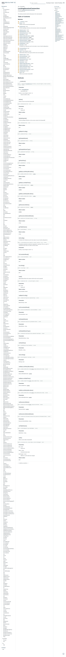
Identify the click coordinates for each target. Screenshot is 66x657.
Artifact (4, 55)
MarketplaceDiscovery (7, 379)
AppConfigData (6, 31)
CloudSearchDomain (7, 122)
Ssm (4, 573)
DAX (4, 191)
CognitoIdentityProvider (7, 150)
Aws (3, 649)
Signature (5, 559)
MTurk (4, 411)
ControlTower (5, 174)
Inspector (5, 294)
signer (4, 561)
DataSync (5, 188)
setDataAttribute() (23, 57)
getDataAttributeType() (58, 16)
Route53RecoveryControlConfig (9, 512)
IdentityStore (5, 290)
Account (4, 10)
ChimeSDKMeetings (7, 101)
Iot (3, 302)
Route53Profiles (6, 509)
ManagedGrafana (6, 372)
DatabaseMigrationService (8, 184)
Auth (4, 61)
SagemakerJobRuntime (7, 531)
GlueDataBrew (6, 274)
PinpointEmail (6, 464)
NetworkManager (6, 424)
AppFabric (5, 33)
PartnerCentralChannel (7, 446)
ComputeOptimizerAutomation (9, 157)
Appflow (4, 34)
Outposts (5, 442)
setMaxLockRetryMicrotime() (25, 63)
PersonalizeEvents (6, 459)
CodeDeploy (5, 139)
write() (21, 72)
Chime (4, 97)
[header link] (31, 16)
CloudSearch (5, 121)
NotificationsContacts (7, 428)
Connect (4, 161)
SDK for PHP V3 (10, 2)
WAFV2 (4, 622)
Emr (4, 235)
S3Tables (5, 523)
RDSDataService (6, 485)
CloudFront (5, 115)
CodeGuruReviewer (7, 142)
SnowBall (5, 566)
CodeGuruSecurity (6, 143)
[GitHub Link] (63, 2)
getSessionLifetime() (23, 40)
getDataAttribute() (23, 31)
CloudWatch (5, 126)
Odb (4, 434)
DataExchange (6, 185)
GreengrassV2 (6, 277)
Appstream (5, 48)
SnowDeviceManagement (8, 568)
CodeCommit (5, 136)
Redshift (4, 488)
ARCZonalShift (6, 52)
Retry (4, 502)
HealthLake (5, 284)
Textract (4, 600)
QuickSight (5, 481)
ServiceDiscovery (6, 551)
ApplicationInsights (6, 41)
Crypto (4, 181)
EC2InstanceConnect (7, 217)
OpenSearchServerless (7, 436)
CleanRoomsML (6, 107)
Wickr (4, 625)
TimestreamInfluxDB (7, 601)
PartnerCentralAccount (7, 443)
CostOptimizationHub (7, 178)
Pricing (4, 471)
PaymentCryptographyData (8, 452)
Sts (3, 587)
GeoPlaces (5, 267)
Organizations (6, 439)
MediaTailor (5, 396)
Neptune (4, 417)
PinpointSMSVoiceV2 (7, 467)
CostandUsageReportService (8, 175)
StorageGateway (6, 586)
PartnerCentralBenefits (7, 445)
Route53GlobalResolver (7, 508)
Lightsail (4, 360)
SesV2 (4, 555)
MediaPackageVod (6, 392)
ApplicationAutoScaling (7, 37)
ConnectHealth (6, 168)
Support (4, 590)
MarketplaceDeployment (7, 378)
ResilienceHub (6, 495)
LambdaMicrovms (6, 347)
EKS (4, 224)
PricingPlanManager (7, 473)
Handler (4, 281)
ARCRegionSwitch (6, 51)
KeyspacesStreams (7, 329)
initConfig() (22, 44)
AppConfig (5, 30)
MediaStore (5, 393)
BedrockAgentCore (6, 80)
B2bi (4, 65)
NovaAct (4, 429)
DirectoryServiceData (7, 203)
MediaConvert (6, 386)
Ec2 (4, 216)
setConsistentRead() (23, 56)
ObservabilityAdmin (7, 432)
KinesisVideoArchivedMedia (8, 336)
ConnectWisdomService (7, 171)
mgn (4, 400)
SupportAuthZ (6, 593)
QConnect (5, 480)
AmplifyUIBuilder (6, 23)
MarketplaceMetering (7, 382)
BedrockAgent (6, 79)
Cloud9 (4, 110)
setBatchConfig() (23, 54)
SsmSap (4, 580)
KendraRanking (6, 326)
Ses (4, 554)
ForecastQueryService (7, 256)
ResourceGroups (6, 499)
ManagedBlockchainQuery (8, 371)
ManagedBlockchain (7, 369)
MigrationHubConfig (7, 403)
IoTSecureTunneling (7, 311)
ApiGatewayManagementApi (8, 27)
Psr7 (4, 641)
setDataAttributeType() (24, 59)
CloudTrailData (6, 125)
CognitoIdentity (6, 149)
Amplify (4, 20)
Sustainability (5, 594)
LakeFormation (6, 343)
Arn (4, 54)
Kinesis (4, 330)
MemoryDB (5, 399)
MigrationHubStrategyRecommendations (11, 407)
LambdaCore (5, 346)
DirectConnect (6, 200)
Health (4, 283)
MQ (4, 410)
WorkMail (5, 628)
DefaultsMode (6, 193)
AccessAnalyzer (6, 9)
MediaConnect (6, 385)
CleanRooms (5, 105)
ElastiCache (5, 227)
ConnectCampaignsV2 (7, 164)
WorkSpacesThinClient (7, 633)
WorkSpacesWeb (6, 635)
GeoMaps (5, 266)
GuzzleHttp (4, 638)
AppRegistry (5, 45)
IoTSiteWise (5, 312)
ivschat (4, 319)
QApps (4, 477)
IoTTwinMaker (6, 315)
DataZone (5, 189)
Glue (4, 273)
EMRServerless (6, 238)
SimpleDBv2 (5, 565)
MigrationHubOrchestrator (8, 404)
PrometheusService (7, 474)
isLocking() (22, 49)
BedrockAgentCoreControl (8, 82)
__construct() (22, 21)
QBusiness (5, 478)
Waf (4, 619)
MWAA (4, 414)
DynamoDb (22, 6)
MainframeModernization (8, 368)
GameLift (5, 263)
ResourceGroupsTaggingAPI (8, 501)
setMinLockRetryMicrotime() (25, 66)
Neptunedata (5, 418)
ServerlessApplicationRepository (9, 548)
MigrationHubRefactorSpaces (8, 406)
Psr (3, 643)
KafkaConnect (6, 323)
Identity (4, 288)
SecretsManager (6, 541)
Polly (4, 470)
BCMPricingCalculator (7, 75)
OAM (4, 431)
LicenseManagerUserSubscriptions (10, 358)
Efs (3, 223)
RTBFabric (5, 516)
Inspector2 (5, 295)
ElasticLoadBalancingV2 (8, 231)
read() (21, 51)
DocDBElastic (6, 207)
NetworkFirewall (6, 421)
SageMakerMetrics (6, 533)
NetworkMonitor (6, 425)
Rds (4, 484)
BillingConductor (6, 90)
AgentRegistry (6, 16)
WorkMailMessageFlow (7, 629)
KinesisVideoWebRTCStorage (9, 340)
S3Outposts (5, 522)
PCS (4, 456)
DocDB (4, 206)
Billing (4, 89)
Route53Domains (6, 506)
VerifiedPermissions (7, 615)
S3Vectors (5, 524)
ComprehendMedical (7, 154)
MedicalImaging (6, 397)
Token (4, 607)
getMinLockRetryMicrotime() (25, 38)
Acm (4, 13)
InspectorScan (6, 297)
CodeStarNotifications (7, 147)
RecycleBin (5, 487)
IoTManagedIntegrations (7, 309)
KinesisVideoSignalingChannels (9, 339)
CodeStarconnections (7, 146)
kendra (4, 325)
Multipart (5, 413)
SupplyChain (5, 589)
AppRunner (5, 47)
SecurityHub (5, 544)
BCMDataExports (6, 73)
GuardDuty (5, 280)
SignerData (5, 562)
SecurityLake (5, 547)
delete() (56, 12)
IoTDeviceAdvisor (6, 305)
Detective (5, 195)
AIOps (4, 19)
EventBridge (5, 245)
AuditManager (6, 58)
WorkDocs (5, 626)
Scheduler (5, 537)
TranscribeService (6, 608)
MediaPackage (6, 389)
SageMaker (5, 526)
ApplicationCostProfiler (7, 38)
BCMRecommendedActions (8, 76)
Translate (5, 611)
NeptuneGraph (6, 420)
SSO (4, 582)
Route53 (4, 505)
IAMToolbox (5, 287)
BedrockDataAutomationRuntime (9, 86)
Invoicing (5, 301)
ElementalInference (7, 234)
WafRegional (5, 621)
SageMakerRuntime (7, 534)
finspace (4, 249)
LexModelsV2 (5, 351)
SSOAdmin (5, 583)
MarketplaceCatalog (7, 375)
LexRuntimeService (7, 353)
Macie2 (4, 365)
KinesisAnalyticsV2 (7, 333)
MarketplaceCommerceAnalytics (9, 376)
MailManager (5, 367)
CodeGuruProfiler (6, 140)
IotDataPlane (5, 304)
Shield (4, 558)
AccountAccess (6, 12)
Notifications (5, 427)
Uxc (4, 614)
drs (3, 209)
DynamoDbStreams (7, 213)
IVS (4, 318)
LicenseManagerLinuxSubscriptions (10, 357)
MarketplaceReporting (7, 383)
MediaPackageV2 (6, 390)
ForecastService (6, 258)
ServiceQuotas (6, 552)
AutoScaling (5, 62)
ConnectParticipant (6, 170)
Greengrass (5, 276)
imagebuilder (5, 291)
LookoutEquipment (6, 362)
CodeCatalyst (5, 135)
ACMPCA (5, 15)
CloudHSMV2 (5, 119)
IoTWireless (5, 316)
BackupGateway (6, 68)
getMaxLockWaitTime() (24, 37)
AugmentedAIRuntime (7, 59)
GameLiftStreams (6, 265)
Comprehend (5, 153)
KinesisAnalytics (6, 332)
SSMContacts (5, 575)
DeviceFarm (5, 196)
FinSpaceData (6, 251)
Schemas (5, 538)
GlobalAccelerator (6, 272)
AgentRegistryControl (7, 17)
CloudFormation (6, 114)
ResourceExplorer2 (7, 498)
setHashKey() (22, 60)
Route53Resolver (6, 515)
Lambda (4, 344)
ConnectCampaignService (8, 163)
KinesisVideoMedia (7, 337)
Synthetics (5, 597)
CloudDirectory (6, 112)
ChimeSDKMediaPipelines (8, 100)
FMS (4, 255)
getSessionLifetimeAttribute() (25, 41)
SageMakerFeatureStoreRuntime (9, 529)
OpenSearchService (7, 438)
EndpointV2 (5, 242)
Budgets (4, 93)
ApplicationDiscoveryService (8, 40)
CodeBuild (5, 133)
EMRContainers (6, 237)
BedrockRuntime (6, 87)
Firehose (5, 252)
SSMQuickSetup (6, 579)
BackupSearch (6, 69)
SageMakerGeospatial (7, 530)
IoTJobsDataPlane (6, 308)
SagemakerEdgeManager (8, 527)
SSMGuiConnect (6, 576)
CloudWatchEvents (6, 128)
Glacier (4, 270)
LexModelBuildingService (8, 350)
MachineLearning (6, 364)
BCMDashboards (6, 72)
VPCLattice (5, 618)
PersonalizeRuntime (7, 460)
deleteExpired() (22, 26)
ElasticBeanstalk (6, 228)
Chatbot (4, 96)
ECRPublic (5, 220)
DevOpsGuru (5, 199)
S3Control (5, 519)
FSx (4, 262)
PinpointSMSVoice (6, 466)
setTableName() (23, 70)
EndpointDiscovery (6, 241)
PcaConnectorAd (6, 453)
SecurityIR (5, 545)
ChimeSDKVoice (6, 104)
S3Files (4, 520)
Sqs (4, 572)
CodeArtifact (5, 132)
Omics (4, 435)
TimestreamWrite (6, 604)
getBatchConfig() (57, 14)
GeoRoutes (5, 269)
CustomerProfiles (6, 182)
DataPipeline (5, 186)
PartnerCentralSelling (7, 449)
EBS (4, 214)
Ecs (4, 221)
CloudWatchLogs (6, 129)
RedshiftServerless (6, 491)
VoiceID (4, 617)
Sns (4, 569)
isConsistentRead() (23, 48)
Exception (5, 248)
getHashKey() (22, 34)
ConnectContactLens (7, 167)
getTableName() (23, 43)
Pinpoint (4, 463)
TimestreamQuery (6, 603)
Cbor (4, 94)
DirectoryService (6, 202)
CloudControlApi (6, 111)
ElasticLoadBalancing (7, 230)
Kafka (4, 322)
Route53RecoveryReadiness (8, 513)
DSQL (4, 210)
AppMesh (5, 44)
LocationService (6, 361)
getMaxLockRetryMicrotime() (59, 18)
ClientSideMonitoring (7, 108)
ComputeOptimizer (6, 156)
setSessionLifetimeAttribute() (25, 69)
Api (3, 24)
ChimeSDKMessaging (7, 103)
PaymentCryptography (7, 450)
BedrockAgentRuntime (7, 83)
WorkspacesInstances (7, 632)
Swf (4, 596)
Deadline (5, 192)
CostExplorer (5, 177)
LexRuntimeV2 (6, 354)
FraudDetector (6, 259)
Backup (4, 66)
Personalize (5, 457)
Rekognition (5, 492)
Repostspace (5, 494)
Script (4, 540)
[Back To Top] (63, 653)
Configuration (5, 160)
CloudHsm (5, 118)
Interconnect (5, 298)
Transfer (4, 610)
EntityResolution (6, 244)
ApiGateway (5, 26)
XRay (4, 636)
